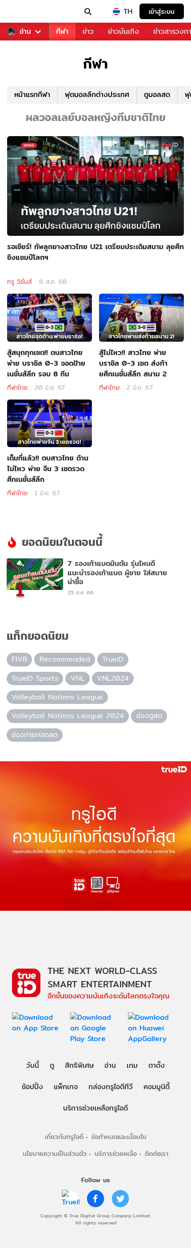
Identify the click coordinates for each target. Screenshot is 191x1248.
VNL (78, 678)
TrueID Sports (35, 678)
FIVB (19, 659)
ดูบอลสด (157, 94)
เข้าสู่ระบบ (162, 11)
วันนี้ (32, 1065)
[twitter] (120, 1199)
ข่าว (88, 31)
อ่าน (25, 31)
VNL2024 (113, 678)
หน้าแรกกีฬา (32, 94)
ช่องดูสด (149, 715)
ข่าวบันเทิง (123, 31)
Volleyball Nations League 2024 (68, 715)
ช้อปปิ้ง (32, 1086)
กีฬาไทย (17, 387)
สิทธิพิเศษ (79, 1065)
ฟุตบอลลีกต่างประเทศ (97, 94)
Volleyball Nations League (57, 697)
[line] (71, 1199)
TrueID (25, 11)
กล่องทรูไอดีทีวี (110, 1086)
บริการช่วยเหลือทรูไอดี (95, 1108)
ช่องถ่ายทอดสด (35, 734)
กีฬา (62, 31)
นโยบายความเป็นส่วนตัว (55, 1153)
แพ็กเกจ (66, 1086)
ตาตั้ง (156, 1065)
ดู (52, 1065)
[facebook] (95, 1199)
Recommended (65, 659)
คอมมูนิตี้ (156, 1086)
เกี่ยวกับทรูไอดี (64, 1136)
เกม (132, 1065)
